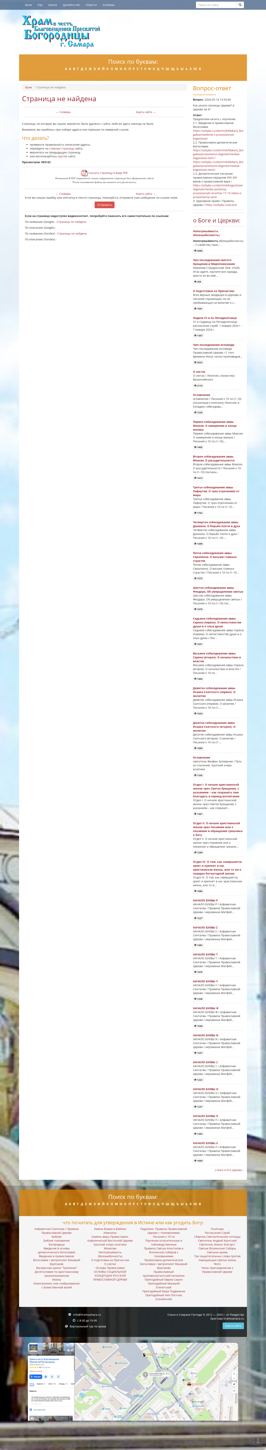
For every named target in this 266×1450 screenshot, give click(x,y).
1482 (199, 945)
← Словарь (63, 112)
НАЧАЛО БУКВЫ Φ (205, 1008)
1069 (199, 1160)
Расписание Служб (217, 1233)
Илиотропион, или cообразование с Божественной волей (56, 1285)
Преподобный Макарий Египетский (164, 1285)
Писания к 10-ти (164, 1236)
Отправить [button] (104, 205)
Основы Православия (110, 1268)
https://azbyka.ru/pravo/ (221, 205)
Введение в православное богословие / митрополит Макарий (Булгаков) (56, 1260)
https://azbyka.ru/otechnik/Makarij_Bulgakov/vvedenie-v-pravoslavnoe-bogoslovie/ (218, 134)
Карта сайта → (146, 112)
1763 (199, 513)
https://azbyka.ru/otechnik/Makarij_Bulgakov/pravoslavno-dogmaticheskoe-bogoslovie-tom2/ (218, 166)
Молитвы (110, 1248)
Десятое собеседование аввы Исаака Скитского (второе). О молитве (214, 726)
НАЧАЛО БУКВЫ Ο (205, 1089)
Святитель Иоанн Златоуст (217, 1244)
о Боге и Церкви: (216, 220)
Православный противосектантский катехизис (164, 1273)
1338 (199, 999)
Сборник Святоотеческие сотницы (217, 1236)
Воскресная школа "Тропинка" (56, 1268)
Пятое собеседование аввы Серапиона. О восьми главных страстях (215, 557)
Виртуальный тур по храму (88, 1326)
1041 (199, 308)
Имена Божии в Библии (110, 1229)
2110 (199, 385)
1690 (199, 748)
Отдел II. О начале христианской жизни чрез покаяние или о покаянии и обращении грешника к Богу (217, 829)
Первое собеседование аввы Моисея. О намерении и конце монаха (215, 425)
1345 (199, 775)
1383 (199, 1134)
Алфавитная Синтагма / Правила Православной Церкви (56, 1231)
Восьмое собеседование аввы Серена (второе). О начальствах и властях (217, 657)
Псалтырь (217, 1229)
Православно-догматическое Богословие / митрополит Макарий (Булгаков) (163, 1264)
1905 (199, 447)
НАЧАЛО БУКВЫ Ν (205, 1035)
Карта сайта (233, 1326)
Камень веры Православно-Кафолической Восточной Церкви (110, 1238)
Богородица (57, 1244)
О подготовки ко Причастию (213, 291)
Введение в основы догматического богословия (56, 1250)
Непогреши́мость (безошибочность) (206, 233)
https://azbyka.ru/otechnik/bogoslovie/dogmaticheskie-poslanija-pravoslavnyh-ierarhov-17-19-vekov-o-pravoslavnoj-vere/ (218, 191)
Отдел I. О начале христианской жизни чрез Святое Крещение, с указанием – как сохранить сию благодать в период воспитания (216, 790)
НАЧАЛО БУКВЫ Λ (205, 1143)
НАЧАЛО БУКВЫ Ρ (205, 900)
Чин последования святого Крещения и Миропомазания (214, 262)
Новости (91, 5)
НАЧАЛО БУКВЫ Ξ (205, 1062)
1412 (199, 478)
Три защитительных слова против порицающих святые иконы (217, 1258)
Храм (28, 5)
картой (62, 156)
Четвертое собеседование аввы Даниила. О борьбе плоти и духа (216, 524)
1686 (199, 891)
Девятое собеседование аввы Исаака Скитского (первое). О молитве (214, 692)
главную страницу (61, 148)
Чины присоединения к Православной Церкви (217, 1270)
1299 (199, 852)
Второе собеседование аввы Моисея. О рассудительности (213, 458)
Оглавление (201, 395)
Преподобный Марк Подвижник (163, 1291)
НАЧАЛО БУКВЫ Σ (205, 927)
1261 (199, 814)
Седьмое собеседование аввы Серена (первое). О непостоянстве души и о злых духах (217, 622)
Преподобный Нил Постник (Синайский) (163, 1297)
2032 (199, 362)
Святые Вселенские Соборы (217, 1248)
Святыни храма (217, 1252)
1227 (199, 918)
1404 (199, 679)
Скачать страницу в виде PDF (107, 173)
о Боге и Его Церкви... (229, 1170)
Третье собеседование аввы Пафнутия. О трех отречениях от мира (216, 491)
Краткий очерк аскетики (110, 1244)
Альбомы (109, 5)
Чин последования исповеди (213, 345)
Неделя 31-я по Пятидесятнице (215, 318)
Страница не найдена (71, 222)
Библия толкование (56, 1240)
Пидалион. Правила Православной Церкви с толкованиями (163, 1231)
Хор (40, 5)
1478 (199, 972)
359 (198, 281)
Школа (52, 5)
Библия (57, 1236)
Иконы (56, 1279)
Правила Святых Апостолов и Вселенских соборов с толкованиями (163, 1252)
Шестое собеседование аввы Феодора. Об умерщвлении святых (218, 589)
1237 (199, 1106)
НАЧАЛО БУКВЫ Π (205, 1116)
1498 (199, 543)
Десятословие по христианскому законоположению (56, 1273)
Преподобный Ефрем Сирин (164, 1279)
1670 (199, 609)
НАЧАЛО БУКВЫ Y (205, 981)
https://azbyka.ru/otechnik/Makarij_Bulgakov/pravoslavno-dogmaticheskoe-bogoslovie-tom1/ (218, 154)
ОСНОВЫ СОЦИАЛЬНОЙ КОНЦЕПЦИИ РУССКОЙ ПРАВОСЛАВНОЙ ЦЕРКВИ (110, 1275)
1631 (199, 644)
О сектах (199, 372)
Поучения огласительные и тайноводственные (163, 1242)
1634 (199, 713)
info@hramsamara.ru (87, 1314)
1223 (199, 1080)
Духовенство (71, 5)
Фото (217, 1264)
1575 (199, 578)
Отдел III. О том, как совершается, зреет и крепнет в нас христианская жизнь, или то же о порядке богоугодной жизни (217, 867)
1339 (199, 412)
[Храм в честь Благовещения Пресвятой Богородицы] (133, 32)
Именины (110, 1233)
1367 (199, 335)
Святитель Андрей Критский (217, 1240)
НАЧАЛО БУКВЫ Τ (205, 954)
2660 (199, 250)
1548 (199, 1026)
